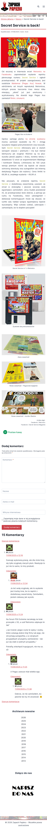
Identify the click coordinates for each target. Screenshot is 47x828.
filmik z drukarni (17, 98)
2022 (23, 731)
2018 (23, 744)
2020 (23, 737)
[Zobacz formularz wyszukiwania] (38, 7)
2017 (23, 747)
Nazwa (6, 491)
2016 (23, 751)
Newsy (19, 19)
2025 (23, 721)
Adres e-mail (8, 502)
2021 (23, 734)
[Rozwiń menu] (43, 6)
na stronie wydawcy (35, 139)
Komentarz (8, 460)
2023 (23, 727)
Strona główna (7, 19)
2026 (23, 717)
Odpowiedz (11, 571)
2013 (23, 761)
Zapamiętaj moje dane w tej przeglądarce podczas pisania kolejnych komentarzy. (21, 520)
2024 (23, 724)
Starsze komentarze (10, 541)
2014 (23, 757)
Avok (12, 580)
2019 (23, 741)
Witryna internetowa (11, 512)
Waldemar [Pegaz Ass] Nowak (26, 83)
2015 (23, 754)
